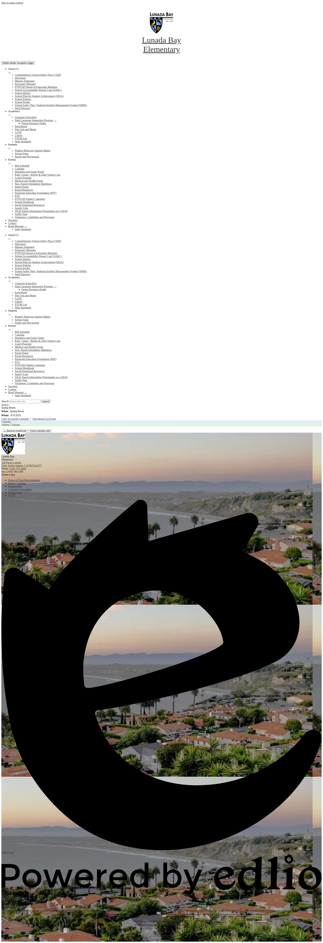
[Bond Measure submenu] (25, 227)
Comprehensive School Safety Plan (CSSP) (38, 74)
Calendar (19, 168)
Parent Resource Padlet (34, 123)
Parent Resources (24, 189)
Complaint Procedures (161, 935)
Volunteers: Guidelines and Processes (34, 217)
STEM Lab (21, 138)
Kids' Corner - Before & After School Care (37, 174)
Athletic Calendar (10, 424)
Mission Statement (24, 81)
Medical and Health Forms (29, 180)
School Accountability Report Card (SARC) (38, 90)
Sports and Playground (27, 156)
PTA (17, 196)
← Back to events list (15, 430)
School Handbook (24, 202)
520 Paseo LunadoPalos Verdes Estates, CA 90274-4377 (21, 464)
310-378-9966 (175, 921)
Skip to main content (12, 2)
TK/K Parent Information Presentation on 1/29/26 (41, 211)
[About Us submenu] (9, 72)
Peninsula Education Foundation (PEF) (35, 193)
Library (19, 135)
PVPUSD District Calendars (30, 199)
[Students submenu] (9, 148)
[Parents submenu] (9, 163)
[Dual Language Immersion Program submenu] (55, 121)
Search (5, 401)
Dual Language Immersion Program (34, 120)
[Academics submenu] (9, 115)
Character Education (26, 117)
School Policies (23, 99)
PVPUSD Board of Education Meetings (36, 87)
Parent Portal (21, 186)
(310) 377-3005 (17, 468)
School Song (21, 153)
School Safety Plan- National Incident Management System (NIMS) (51, 105)
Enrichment (21, 126)
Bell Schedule (22, 165)
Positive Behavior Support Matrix (32, 150)
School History (23, 93)
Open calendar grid (40, 430)
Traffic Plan (21, 214)
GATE (18, 132)
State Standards (23, 141)
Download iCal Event (44, 418)
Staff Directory (23, 108)
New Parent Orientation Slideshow (33, 183)
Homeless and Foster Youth (29, 171)
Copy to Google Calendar (15, 418)
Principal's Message (25, 84)
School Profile (22, 102)
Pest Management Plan (161, 939)
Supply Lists (21, 208)
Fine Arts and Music (25, 129)
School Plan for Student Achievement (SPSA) (39, 96)
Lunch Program (23, 177)
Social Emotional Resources (30, 205)
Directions (20, 78)
